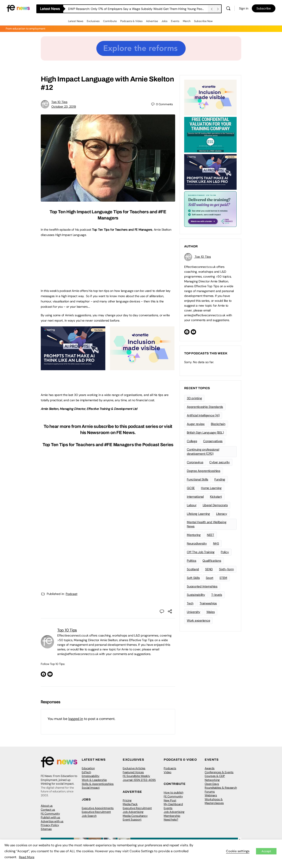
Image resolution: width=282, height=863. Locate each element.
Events (175, 21)
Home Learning (211, 488)
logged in (75, 718)
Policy (225, 552)
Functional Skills (197, 479)
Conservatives (213, 441)
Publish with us (50, 817)
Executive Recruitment (96, 812)
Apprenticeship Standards (205, 407)
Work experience (198, 620)
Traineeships (208, 603)
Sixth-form (226, 569)
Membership (172, 816)
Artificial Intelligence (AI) (203, 415)
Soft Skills (193, 578)
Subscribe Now (203, 21)
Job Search (89, 816)
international (195, 497)
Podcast (71, 594)
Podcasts (170, 768)
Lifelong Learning (198, 514)
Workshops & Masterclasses (214, 801)
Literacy (221, 514)
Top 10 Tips (59, 102)
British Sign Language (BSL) (205, 432)
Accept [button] (266, 851)
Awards (210, 768)
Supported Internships (202, 586)
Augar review (196, 424)
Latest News (75, 21)
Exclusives (93, 21)
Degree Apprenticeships (203, 471)
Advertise (152, 21)
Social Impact (91, 787)
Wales (210, 612)
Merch (187, 21)
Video (167, 772)
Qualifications (211, 561)
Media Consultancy (135, 816)
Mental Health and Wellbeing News (206, 524)
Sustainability (196, 595)
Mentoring (194, 535)
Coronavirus (195, 462)
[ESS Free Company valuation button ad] (210, 134)
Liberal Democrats (215, 505)
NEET (210, 535)
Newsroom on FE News (110, 432)
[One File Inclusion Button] (142, 368)
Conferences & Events (219, 772)
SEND (209, 569)
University (193, 612)
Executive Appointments (98, 808)
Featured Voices (133, 772)
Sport (209, 578)
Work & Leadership (94, 780)
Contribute (110, 21)
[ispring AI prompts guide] (73, 368)
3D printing (194, 398)
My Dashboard (173, 804)
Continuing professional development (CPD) (203, 451)
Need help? (171, 819)
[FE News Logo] (18, 8)
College (192, 441)
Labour (192, 505)
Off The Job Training (201, 552)
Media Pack (130, 804)
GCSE (191, 488)
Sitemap (46, 829)
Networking (212, 780)
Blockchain (218, 424)
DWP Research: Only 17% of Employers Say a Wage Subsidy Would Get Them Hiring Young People (137, 9)
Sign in (243, 8)
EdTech (86, 772)
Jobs (164, 21)
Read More (26, 857)
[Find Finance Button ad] (210, 209)
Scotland (193, 569)
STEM (223, 578)
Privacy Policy (50, 825)
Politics (191, 561)
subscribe (104, 426)
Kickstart (216, 497)
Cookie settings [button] (237, 851)
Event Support (132, 819)
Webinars (211, 795)
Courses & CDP (215, 776)
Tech (190, 603)
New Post (170, 800)
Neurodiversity (197, 543)
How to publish (173, 792)
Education (88, 768)
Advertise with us (52, 821)
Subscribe (263, 8)
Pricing (127, 800)
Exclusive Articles (134, 768)
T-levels (216, 595)
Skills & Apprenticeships (98, 784)
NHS (216, 543)
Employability (90, 776)
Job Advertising (133, 812)
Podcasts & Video (131, 21)
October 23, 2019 (63, 107)
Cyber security (219, 462)
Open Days (212, 784)
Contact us (48, 809)
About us (47, 806)
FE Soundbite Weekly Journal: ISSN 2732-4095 (139, 778)
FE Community (50, 813)
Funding (219, 479)
